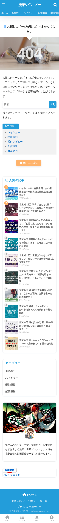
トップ (51, 520)
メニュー (22, 520)
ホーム (4, 13)
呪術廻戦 (42, 13)
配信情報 (13, 146)
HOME (31, 494)
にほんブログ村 (11, 475)
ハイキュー (29, 13)
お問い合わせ (19, 501)
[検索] (52, 104)
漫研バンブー (30, 5)
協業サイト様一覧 (37, 501)
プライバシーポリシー (29, 506)
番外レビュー (15, 141)
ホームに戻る (30, 162)
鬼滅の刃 (15, 13)
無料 (36, 520)
